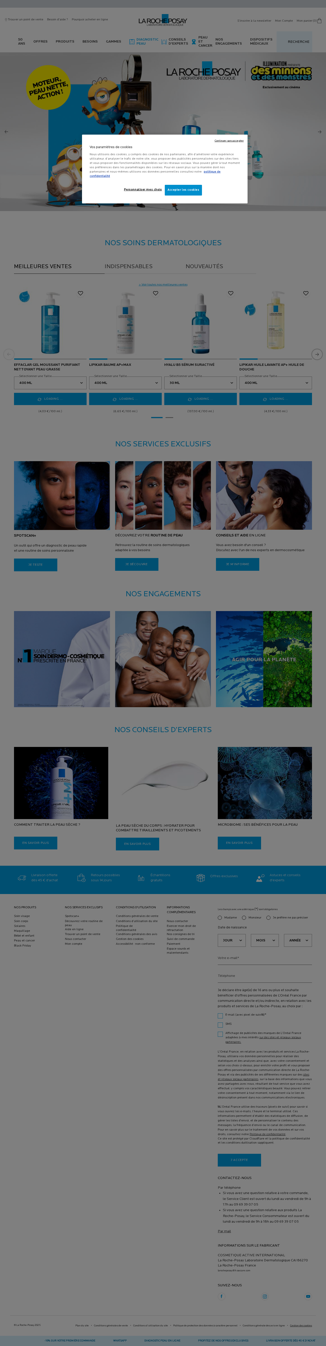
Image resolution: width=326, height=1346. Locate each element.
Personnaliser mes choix (143, 189)
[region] (165, 169)
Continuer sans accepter (229, 140)
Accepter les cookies (183, 189)
